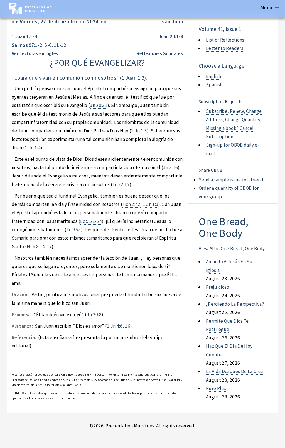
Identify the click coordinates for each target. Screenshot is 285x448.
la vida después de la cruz (234, 371)
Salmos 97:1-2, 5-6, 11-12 (39, 45)
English (213, 76)
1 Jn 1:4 (33, 148)
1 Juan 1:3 (133, 77)
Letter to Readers (224, 48)
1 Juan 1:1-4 (24, 36)
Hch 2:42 (131, 204)
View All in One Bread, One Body (232, 248)
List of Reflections (225, 40)
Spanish (214, 85)
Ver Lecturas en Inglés (35, 53)
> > (103, 22)
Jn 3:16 (170, 167)
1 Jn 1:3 (139, 131)
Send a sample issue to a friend (231, 180)
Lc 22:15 (121, 184)
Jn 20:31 (98, 105)
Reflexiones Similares (160, 53)
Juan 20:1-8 (171, 36)
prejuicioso (217, 287)
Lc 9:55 (74, 230)
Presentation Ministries (38, 8)
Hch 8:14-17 (39, 247)
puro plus (216, 388)
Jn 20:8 (94, 314)
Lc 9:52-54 (91, 221)
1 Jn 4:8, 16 (118, 326)
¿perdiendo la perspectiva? (235, 304)
